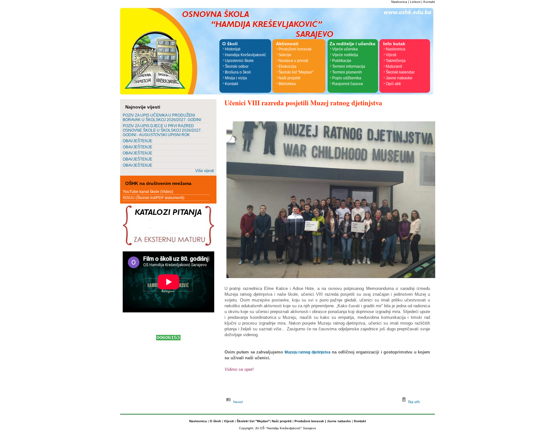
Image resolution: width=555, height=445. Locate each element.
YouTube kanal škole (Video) (148, 191)
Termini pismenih (347, 72)
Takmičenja (396, 60)
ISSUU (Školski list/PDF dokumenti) (153, 198)
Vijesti (391, 55)
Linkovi (415, 2)
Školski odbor (237, 66)
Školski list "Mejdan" (295, 72)
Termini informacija (348, 66)
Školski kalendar (400, 72)
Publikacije (341, 60)
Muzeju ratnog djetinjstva (307, 352)
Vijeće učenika (345, 49)
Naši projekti (289, 78)
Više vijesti (204, 171)
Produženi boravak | (310, 421)
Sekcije (284, 55)
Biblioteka (287, 84)
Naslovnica (399, 2)
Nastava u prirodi (293, 60)
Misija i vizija (236, 78)
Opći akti (393, 84)
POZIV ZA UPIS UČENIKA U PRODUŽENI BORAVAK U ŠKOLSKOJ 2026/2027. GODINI (162, 117)
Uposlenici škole (239, 60)
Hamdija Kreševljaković (245, 55)
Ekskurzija (287, 66)
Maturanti (394, 66)
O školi (216, 421)
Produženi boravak (295, 49)
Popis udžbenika (346, 78)
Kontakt (429, 2)
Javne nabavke (399, 78)
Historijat (232, 49)
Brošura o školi (238, 72)
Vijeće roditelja (345, 55)
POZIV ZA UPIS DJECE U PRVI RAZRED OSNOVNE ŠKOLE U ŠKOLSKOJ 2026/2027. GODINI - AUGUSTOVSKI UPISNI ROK (162, 130)
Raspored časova (347, 84)
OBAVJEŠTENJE (137, 141)
